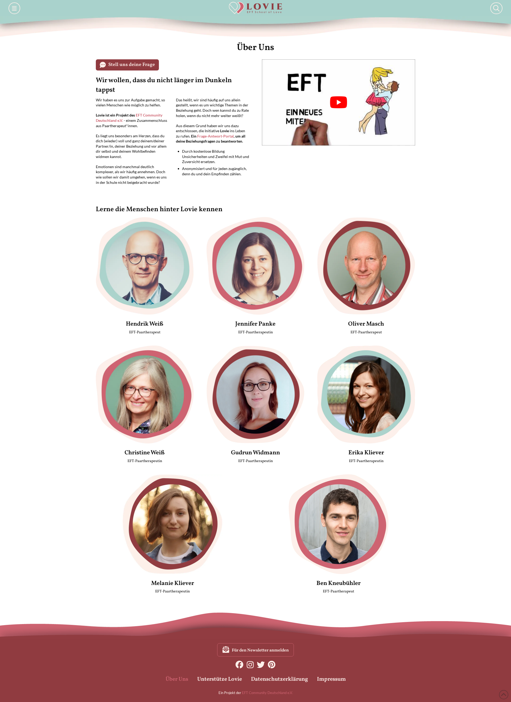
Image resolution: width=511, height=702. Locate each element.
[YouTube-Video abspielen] (338, 102)
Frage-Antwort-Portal (215, 136)
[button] (14, 8)
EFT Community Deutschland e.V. (267, 693)
